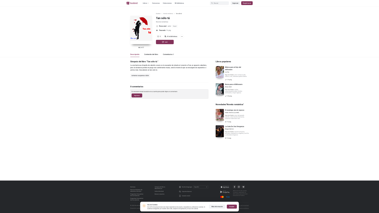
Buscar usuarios (159, 194)
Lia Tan (227, 72)
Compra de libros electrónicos (160, 187)
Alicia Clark (228, 87)
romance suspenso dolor (140, 75)
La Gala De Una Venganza (234, 126)
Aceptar (231, 206)
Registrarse (247, 3)
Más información (217, 206)
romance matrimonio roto (232, 118)
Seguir (175, 26)
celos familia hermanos (237, 117)
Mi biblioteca (179, 3)
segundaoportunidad (231, 91)
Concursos (156, 3)
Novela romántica (168, 13)
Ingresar (235, 3)
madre (236, 89)
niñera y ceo (228, 76)
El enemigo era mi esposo (234, 110)
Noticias (132, 187)
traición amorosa (239, 131)
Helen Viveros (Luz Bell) (232, 112)
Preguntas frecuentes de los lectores (136, 194)
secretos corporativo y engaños (234, 133)
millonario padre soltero (240, 76)
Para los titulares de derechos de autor (136, 190)
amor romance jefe (240, 75)
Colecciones (167, 3)
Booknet (158, 13)
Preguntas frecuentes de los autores (136, 199)
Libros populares (223, 61)
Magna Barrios (229, 129)
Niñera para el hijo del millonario (233, 68)
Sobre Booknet (159, 191)
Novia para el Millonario (234, 84)
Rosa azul (163, 26)
